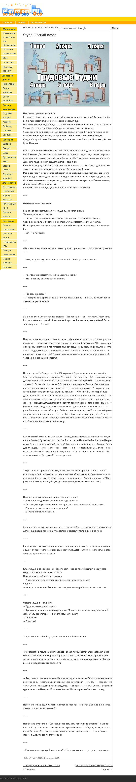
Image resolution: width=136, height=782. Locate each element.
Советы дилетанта (8, 98)
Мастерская (8, 221)
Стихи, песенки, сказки (9, 252)
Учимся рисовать (7, 260)
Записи (37, 27)
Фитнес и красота (7, 214)
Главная (7, 22)
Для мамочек (9, 182)
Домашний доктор (7, 77)
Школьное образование (9, 51)
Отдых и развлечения (8, 107)
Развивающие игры (9, 244)
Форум (21, 22)
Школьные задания (8, 69)
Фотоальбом (38, 22)
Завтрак (6, 148)
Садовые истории (7, 115)
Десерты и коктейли (8, 176)
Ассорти (7, 121)
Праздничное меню (9, 159)
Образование (9, 29)
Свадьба (7, 134)
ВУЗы (5, 58)
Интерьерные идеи (9, 205)
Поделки (7, 267)
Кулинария (7, 139)
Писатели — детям (8, 235)
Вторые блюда (6, 167)
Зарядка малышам (7, 197)
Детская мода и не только (10, 189)
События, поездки (7, 128)
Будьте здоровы (7, 90)
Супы (5, 153)
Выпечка (7, 143)
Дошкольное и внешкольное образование (9, 39)
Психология (8, 83)
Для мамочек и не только (17, 778)
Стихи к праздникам (9, 227)
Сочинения (8, 62)
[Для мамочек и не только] (21, 15)
